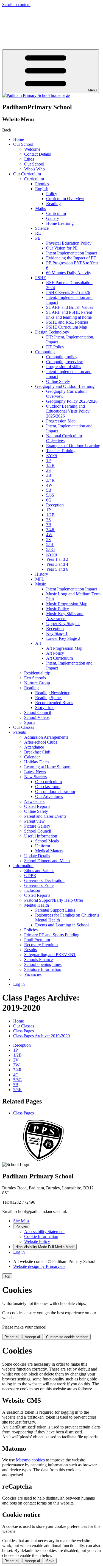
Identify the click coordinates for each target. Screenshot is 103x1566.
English (41, 188)
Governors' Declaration (44, 880)
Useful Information (40, 836)
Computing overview (64, 361)
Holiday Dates (36, 762)
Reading (53, 203)
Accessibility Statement (44, 1231)
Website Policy (37, 1241)
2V (16, 1060)
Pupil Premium (37, 939)
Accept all (33, 1337)
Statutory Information (42, 969)
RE (38, 233)
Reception (55, 505)
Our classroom (47, 786)
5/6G (50, 549)
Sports (29, 722)
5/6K (17, 1089)
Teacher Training (61, 450)
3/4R (50, 480)
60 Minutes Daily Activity (68, 272)
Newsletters (34, 801)
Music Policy (57, 608)
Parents (19, 732)
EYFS (51, 455)
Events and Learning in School (62, 925)
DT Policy (55, 346)
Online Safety (58, 381)
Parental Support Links (55, 910)
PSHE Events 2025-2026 (68, 292)
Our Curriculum (27, 174)
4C (15, 1074)
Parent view (34, 821)
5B (48, 490)
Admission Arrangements (46, 737)
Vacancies (32, 974)
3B (48, 475)
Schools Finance (38, 959)
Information (23, 865)
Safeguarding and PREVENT (50, 954)
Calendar (32, 757)
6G (49, 500)
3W (16, 1065)
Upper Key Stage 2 (63, 623)
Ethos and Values (39, 870)
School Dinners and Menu (47, 860)
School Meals (47, 841)
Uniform (42, 846)
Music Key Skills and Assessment (64, 616)
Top (7, 1276)
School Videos (36, 717)
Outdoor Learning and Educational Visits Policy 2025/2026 (68, 411)
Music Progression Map (66, 603)
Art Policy (55, 653)
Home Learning (60, 223)
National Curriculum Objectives (64, 438)
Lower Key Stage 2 (63, 638)
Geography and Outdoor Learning (64, 386)
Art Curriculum (59, 658)
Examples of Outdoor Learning (73, 445)
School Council (37, 712)
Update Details (37, 855)
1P (48, 460)
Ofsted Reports (37, 806)
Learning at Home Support (47, 766)
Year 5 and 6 (57, 569)
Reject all (11, 1337)
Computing (45, 351)
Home (18, 139)
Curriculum (34, 179)
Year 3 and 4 (57, 564)
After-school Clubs (40, 742)
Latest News (35, 771)
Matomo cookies (30, 1460)
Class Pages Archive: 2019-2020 (41, 1035)
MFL (39, 579)
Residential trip (37, 673)
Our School (23, 144)
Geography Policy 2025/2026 (72, 401)
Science (42, 228)
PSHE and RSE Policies (67, 322)
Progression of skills (63, 366)
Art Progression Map (64, 648)
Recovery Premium (41, 944)
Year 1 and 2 (57, 559)
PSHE (40, 277)
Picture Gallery (37, 826)
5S (48, 539)
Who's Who (34, 169)
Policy (51, 193)
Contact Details (37, 154)
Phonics (42, 183)
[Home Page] (36, 95)
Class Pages (23, 1031)
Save (50, 1561)
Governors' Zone (39, 885)
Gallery (52, 218)
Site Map (21, 1220)
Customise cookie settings (67, 1337)
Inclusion (32, 890)
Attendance (34, 747)
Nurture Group (37, 682)
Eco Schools (35, 678)
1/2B (50, 465)
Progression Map (61, 421)
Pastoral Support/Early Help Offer (53, 900)
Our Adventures (49, 796)
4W (49, 485)
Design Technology (52, 332)
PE (37, 238)
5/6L (50, 544)
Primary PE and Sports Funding (51, 934)
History (41, 574)
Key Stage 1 (57, 633)
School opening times (43, 964)
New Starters (35, 776)
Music (40, 584)
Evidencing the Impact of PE (71, 258)
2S (48, 470)
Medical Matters (49, 850)
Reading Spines (48, 697)
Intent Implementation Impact (71, 253)
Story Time (44, 707)
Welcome (32, 149)
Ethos (29, 159)
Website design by (39, 1266)
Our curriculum (48, 781)
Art (38, 643)
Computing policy (61, 356)
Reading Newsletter (52, 692)
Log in (19, 984)
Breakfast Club (37, 752)
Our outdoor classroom (55, 791)
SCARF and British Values (69, 307)
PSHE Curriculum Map (66, 327)
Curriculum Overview (65, 198)
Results (30, 949)
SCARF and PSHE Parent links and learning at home (69, 315)
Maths (40, 208)
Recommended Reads (54, 702)
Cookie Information (41, 1236)
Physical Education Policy (68, 243)
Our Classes (23, 727)
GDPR (30, 875)
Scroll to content (16, 4)
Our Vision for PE (62, 248)
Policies (31, 930)
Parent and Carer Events (45, 816)
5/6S (50, 495)
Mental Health (36, 905)
